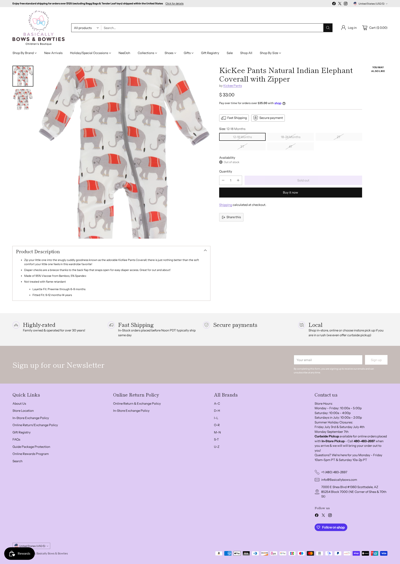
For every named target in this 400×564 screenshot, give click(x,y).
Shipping (225, 205)
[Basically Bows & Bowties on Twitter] (340, 4)
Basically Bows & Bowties (52, 553)
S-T (216, 439)
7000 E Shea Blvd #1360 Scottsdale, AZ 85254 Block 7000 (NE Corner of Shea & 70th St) (353, 491)
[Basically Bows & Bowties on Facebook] (334, 4)
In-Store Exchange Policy (30, 418)
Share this (233, 217)
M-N (217, 432)
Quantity (225, 171)
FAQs (16, 439)
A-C (217, 403)
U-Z (216, 447)
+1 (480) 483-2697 (334, 472)
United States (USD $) (372, 3)
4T (290, 147)
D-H (217, 411)
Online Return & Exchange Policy (137, 403)
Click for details (174, 3)
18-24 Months (290, 137)
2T (339, 137)
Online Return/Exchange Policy (35, 425)
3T (242, 147)
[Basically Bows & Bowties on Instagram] (346, 4)
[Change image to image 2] (22, 99)
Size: (232, 129)
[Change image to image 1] (22, 76)
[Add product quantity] (238, 180)
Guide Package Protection (31, 447)
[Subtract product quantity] (223, 180)
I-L (216, 418)
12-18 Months (242, 137)
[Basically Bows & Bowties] (38, 27)
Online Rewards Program (30, 454)
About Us (19, 403)
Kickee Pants (232, 86)
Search (17, 461)
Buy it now (290, 192)
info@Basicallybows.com (339, 480)
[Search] (327, 27)
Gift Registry (21, 432)
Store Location (23, 411)
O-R (217, 425)
